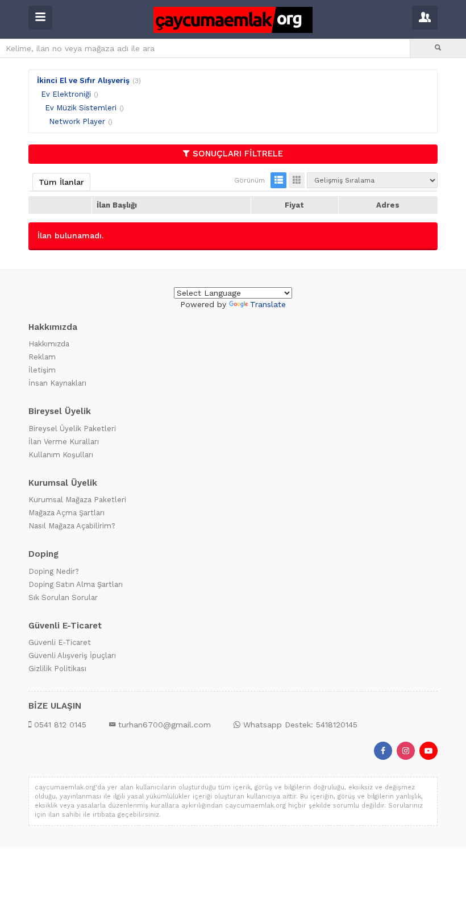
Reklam (42, 357)
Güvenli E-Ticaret (59, 642)
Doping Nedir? (53, 571)
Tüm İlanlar (61, 182)
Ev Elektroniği (66, 94)
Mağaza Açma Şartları (66, 512)
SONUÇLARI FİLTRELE (238, 153)
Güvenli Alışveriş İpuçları (72, 655)
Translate (268, 304)
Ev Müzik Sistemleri (80, 108)
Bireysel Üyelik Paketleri (72, 428)
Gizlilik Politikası (57, 668)
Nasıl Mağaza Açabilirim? (71, 526)
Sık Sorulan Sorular (63, 597)
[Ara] (438, 48)
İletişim (42, 370)
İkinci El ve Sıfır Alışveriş (83, 80)
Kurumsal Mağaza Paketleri (77, 499)
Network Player (77, 121)
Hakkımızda (48, 344)
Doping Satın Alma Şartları (75, 584)
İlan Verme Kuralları (63, 441)
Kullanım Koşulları (60, 454)
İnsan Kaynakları (57, 383)
